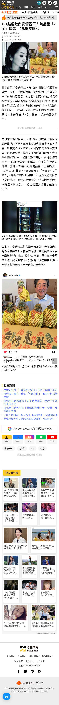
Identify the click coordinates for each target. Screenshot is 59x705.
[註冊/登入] (55, 3)
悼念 (42, 448)
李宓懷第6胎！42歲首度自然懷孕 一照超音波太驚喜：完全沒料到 (47, 594)
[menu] (56, 7)
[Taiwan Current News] (39, 3)
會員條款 (18, 661)
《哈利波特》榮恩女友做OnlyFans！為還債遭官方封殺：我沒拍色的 (11, 595)
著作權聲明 (47, 656)
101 (32, 448)
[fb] (18, 671)
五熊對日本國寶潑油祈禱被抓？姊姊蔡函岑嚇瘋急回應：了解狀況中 (43, 624)
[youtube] (39, 671)
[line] (32, 671)
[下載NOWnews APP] (44, 3)
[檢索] (50, 3)
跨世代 (46, 12)
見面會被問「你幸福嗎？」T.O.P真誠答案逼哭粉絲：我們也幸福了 (48, 571)
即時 (26, 7)
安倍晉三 (9, 448)
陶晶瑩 (22, 448)
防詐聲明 (11, 656)
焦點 (18, 7)
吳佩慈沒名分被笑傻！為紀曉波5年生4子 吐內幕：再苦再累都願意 (15, 624)
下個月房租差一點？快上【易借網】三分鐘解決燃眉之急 (10, 518)
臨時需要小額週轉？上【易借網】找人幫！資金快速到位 (47, 493)
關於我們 (29, 661)
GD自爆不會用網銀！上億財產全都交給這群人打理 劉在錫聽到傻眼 (11, 493)
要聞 (33, 7)
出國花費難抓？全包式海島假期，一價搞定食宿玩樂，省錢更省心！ (43, 547)
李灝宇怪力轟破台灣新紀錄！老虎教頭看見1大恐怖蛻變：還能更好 (29, 594)
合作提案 (40, 661)
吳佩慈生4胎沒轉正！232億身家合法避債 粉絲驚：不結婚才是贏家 (10, 571)
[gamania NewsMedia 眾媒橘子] (29, 683)
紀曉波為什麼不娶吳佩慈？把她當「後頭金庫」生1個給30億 (29, 493)
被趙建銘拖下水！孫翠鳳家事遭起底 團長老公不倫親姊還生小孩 (47, 516)
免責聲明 (22, 656)
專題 (40, 7)
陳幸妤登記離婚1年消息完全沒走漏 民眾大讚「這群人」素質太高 (15, 547)
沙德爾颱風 (7, 7)
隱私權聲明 (34, 656)
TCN (57, 12)
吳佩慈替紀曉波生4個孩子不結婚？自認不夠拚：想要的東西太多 (29, 571)
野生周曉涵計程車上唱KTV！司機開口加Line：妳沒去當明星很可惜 (29, 516)
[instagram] (25, 671)
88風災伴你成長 (30, 12)
